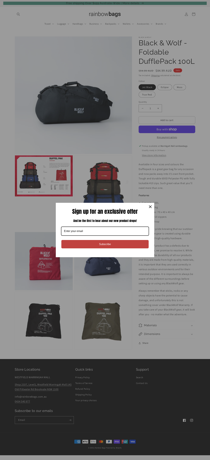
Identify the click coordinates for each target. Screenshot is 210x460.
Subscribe (105, 244)
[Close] (150, 207)
